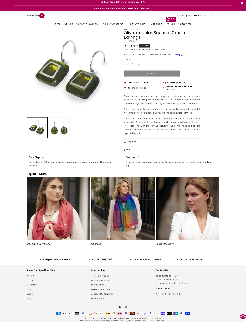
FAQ (29, 289)
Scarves (96, 243)
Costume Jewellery (38, 243)
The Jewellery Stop (98, 318)
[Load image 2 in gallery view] (59, 127)
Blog (29, 298)
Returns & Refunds (100, 280)
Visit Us (30, 280)
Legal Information (99, 298)
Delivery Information (101, 289)
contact (207, 162)
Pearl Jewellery (165, 243)
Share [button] (129, 149)
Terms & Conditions (101, 275)
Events (30, 293)
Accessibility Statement (102, 293)
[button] (205, 16)
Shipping (142, 50)
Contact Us (32, 284)
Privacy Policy (97, 284)
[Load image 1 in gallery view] (37, 127)
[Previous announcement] (28, 8)
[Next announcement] (218, 8)
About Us (31, 275)
